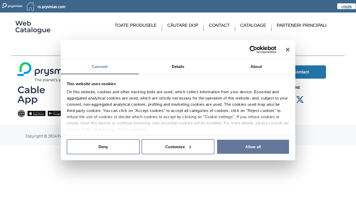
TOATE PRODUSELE (136, 25)
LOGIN (346, 6)
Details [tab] (178, 66)
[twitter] (300, 99)
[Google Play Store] (57, 113)
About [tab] (256, 66)
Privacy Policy (116, 129)
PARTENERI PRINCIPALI (302, 25)
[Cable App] (31, 95)
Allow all (253, 146)
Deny (103, 146)
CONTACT (219, 25)
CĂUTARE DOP (182, 25)
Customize (175, 146)
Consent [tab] (100, 66)
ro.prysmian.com (51, 6)
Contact (301, 72)
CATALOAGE (253, 25)
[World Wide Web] (21, 113)
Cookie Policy (80, 129)
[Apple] (36, 113)
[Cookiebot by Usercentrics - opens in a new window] (253, 49)
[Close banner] (288, 49)
